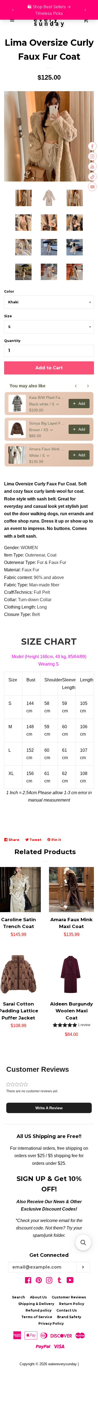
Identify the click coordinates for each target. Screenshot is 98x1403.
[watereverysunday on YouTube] (70, 1281)
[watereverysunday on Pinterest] (38, 1281)
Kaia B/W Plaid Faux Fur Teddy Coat (47, 397)
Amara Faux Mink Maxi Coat (47, 449)
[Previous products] (76, 386)
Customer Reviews (69, 1297)
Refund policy (38, 1310)
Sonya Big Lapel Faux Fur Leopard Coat (47, 423)
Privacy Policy (51, 1323)
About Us (38, 1297)
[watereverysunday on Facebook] (28, 1281)
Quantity (12, 341)
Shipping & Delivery (36, 1304)
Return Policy (71, 1304)
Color (9, 291)
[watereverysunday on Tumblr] (59, 1281)
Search (18, 1297)
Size (8, 316)
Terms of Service (36, 1317)
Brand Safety (69, 1317)
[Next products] (88, 386)
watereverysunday (62, 1364)
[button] (71, 1026)
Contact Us (66, 1310)
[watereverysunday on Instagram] (49, 1281)
